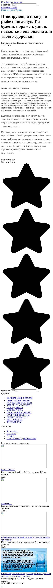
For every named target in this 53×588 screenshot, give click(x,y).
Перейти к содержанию (12, 2)
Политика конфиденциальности (21, 438)
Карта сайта (12, 431)
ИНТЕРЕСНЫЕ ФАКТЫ (18, 400)
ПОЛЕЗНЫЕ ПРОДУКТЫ (19, 412)
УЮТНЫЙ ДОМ (14, 420)
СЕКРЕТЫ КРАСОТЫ (17, 417)
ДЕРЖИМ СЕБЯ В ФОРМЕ (19, 398)
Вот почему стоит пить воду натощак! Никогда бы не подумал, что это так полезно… (26, 574)
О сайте (10, 436)
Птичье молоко (8, 469)
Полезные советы (9, 7)
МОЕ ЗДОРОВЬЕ (15, 407)
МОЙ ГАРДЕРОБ (15, 410)
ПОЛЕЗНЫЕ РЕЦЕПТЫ (18, 415)
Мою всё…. (6, 503)
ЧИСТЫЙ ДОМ (14, 422)
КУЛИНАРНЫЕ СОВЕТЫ (19, 405)
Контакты (11, 434)
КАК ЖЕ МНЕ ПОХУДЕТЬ (19, 403)
